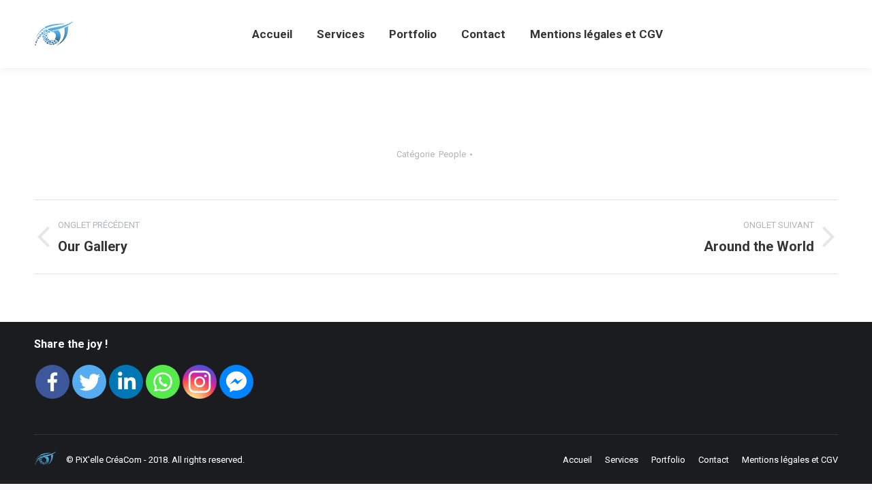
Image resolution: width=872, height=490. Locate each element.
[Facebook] (52, 382)
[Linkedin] (126, 382)
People (452, 154)
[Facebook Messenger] (236, 382)
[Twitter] (89, 382)
